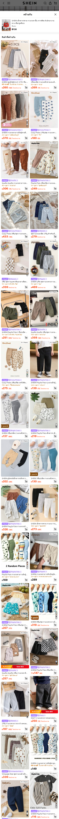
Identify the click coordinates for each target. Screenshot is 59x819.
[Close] (55, 14)
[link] (12, 79)
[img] (15, 666)
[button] (26, 87)
